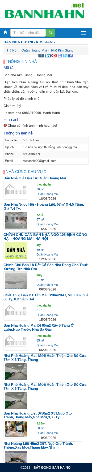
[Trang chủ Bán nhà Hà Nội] (44, 13)
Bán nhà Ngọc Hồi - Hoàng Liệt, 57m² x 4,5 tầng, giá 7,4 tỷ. (44, 206)
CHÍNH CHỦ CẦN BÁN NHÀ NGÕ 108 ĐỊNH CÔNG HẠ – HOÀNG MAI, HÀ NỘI (45, 237)
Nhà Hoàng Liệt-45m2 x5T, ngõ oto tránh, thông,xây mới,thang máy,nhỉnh (38, 446)
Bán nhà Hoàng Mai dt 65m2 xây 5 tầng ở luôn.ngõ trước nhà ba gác (39, 327)
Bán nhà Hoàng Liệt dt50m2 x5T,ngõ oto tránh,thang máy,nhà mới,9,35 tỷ (38, 415)
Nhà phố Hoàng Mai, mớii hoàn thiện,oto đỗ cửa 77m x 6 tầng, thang (45, 358)
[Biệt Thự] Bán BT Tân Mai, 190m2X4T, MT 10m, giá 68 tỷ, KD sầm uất (46, 297)
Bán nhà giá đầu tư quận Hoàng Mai (35, 178)
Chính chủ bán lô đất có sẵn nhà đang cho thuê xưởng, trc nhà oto (46, 267)
